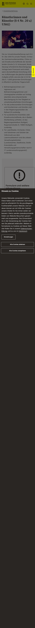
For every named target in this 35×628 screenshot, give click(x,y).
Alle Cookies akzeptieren (17, 251)
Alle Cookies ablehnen (17, 244)
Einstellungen (8, 237)
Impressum (23, 231)
